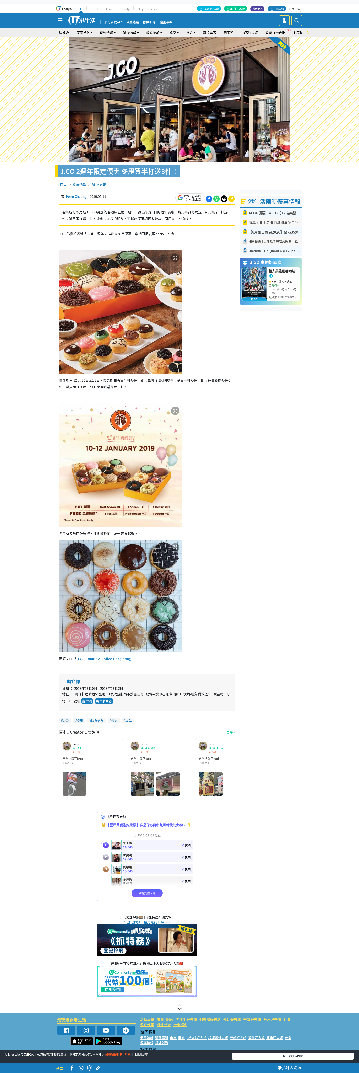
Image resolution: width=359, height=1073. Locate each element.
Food (109, 9)
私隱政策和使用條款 (117, 1054)
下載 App (279, 8)
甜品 (128, 720)
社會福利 (180, 1024)
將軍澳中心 (104, 701)
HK (80, 9)
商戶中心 (257, 8)
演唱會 (64, 32)
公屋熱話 (132, 22)
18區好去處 (249, 32)
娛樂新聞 (149, 22)
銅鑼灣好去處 (210, 1019)
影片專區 (209, 32)
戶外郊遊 (164, 1024)
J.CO (66, 720)
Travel (94, 9)
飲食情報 (79, 184)
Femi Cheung (76, 196)
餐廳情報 (99, 184)
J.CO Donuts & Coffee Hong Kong (104, 658)
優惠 (114, 720)
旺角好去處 (272, 1019)
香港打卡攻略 (275, 32)
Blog (140, 9)
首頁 (63, 184)
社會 (287, 1019)
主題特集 (299, 32)
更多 (229, 732)
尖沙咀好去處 (186, 1019)
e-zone (155, 9)
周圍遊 (229, 32)
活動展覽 (147, 1019)
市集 (160, 1019)
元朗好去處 (232, 1019)
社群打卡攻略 (237, 8)
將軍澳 (87, 701)
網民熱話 (146, 1037)
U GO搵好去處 (211, 8)
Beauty (125, 9)
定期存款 (166, 22)
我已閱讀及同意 (293, 1056)
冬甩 (80, 720)
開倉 (169, 1019)
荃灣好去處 (252, 1019)
